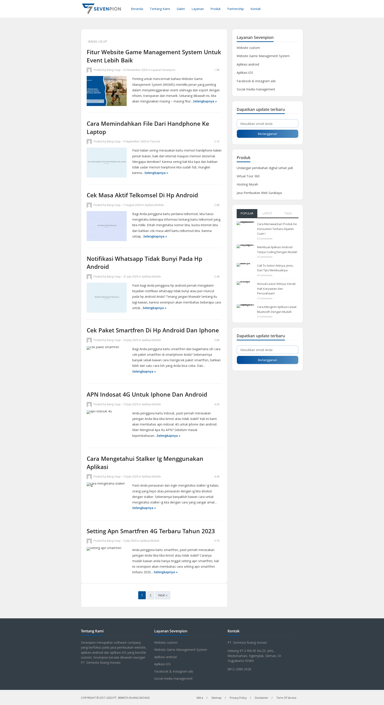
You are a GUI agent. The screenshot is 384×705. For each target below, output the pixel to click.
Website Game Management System (263, 56)
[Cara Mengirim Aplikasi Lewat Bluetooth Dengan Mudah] (245, 311)
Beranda (137, 9)
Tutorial (155, 141)
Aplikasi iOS (245, 72)
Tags (288, 213)
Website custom (248, 48)
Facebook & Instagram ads (256, 81)
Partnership (235, 9)
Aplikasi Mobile (154, 205)
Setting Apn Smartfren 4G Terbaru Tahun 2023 (151, 531)
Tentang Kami (160, 9)
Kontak (255, 9)
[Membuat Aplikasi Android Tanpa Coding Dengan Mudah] (245, 251)
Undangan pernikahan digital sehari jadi (265, 168)
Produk (215, 9)
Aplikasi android (248, 64)
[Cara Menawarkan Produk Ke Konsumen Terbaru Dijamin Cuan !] (245, 228)
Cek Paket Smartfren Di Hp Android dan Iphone (153, 330)
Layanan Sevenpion (163, 70)
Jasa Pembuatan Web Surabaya (259, 193)
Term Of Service (286, 698)
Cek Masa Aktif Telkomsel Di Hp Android (142, 195)
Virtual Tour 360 (248, 176)
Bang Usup (114, 70)
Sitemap (216, 698)
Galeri (181, 9)
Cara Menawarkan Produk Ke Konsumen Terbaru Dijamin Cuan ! (277, 229)
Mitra (200, 698)
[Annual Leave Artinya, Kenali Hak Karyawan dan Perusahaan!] (245, 288)
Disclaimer (261, 698)
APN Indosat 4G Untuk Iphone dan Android (147, 394)
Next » (162, 595)
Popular (247, 213)
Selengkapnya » (205, 101)
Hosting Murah (247, 184)
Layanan (198, 9)
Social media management (256, 89)
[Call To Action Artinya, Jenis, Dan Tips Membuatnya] (245, 269)
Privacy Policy (238, 698)
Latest (267, 213)
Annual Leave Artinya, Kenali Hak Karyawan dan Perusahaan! (276, 288)
